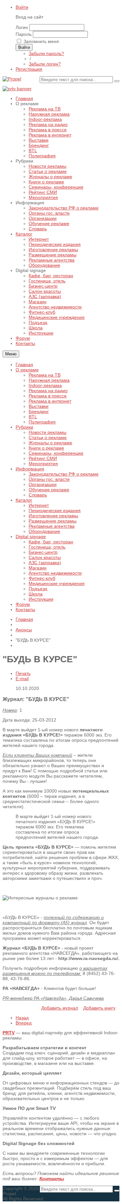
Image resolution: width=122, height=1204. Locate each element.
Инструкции (41, 599)
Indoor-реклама (45, 385)
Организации (43, 484)
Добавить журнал (59, 1007)
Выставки (38, 406)
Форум (23, 604)
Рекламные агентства (52, 526)
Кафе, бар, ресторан (51, 541)
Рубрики (24, 427)
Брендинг (39, 411)
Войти (22, 7)
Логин (22, 27)
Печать (23, 673)
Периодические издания (55, 510)
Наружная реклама (49, 380)
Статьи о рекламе (48, 437)
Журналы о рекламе (50, 442)
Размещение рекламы (52, 520)
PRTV (9, 1032)
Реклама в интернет (50, 401)
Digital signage (31, 536)
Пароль (24, 34)
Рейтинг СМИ (43, 458)
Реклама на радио (48, 390)
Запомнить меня (41, 41)
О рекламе (27, 369)
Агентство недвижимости (55, 573)
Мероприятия (43, 463)
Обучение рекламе (49, 489)
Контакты (25, 609)
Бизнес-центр (43, 552)
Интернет (39, 505)
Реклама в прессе (48, 395)
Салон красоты (45, 557)
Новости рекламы (47, 432)
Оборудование (44, 531)
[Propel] (12, 78)
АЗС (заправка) (45, 562)
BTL (33, 416)
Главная (24, 364)
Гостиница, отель (47, 547)
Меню (11, 353)
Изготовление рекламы (53, 515)
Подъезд (38, 588)
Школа (36, 593)
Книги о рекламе (46, 448)
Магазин (38, 567)
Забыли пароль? (46, 53)
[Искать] (116, 81)
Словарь (38, 494)
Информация (30, 468)
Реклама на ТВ (45, 375)
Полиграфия (42, 421)
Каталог (24, 500)
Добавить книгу (99, 1007)
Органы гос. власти (49, 479)
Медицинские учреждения (57, 583)
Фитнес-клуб (42, 578)
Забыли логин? (45, 63)
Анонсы (24, 629)
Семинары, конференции (56, 453)
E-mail (22, 678)
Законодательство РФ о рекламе (64, 474)
